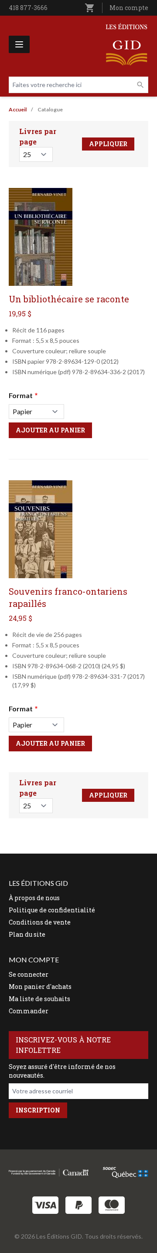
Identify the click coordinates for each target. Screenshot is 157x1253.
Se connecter (28, 974)
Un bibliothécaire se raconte (69, 299)
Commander (28, 1011)
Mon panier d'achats (40, 986)
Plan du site (27, 934)
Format (21, 395)
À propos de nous (34, 898)
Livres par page (37, 136)
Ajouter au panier (50, 430)
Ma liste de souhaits (39, 999)
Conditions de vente (40, 922)
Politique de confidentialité (52, 910)
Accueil (18, 109)
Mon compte (128, 7)
